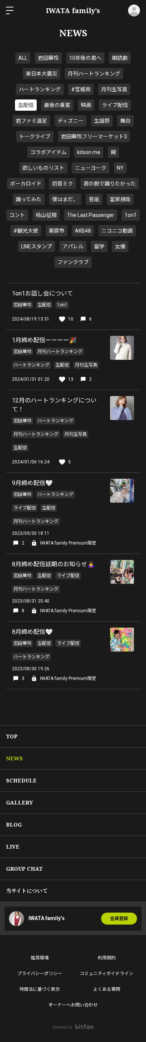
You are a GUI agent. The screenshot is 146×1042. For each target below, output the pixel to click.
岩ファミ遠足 (31, 121)
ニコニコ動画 (117, 231)
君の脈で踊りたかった (109, 184)
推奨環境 (40, 957)
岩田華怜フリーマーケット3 (94, 137)
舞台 (125, 121)
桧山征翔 (46, 215)
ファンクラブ (73, 262)
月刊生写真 (114, 89)
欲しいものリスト (43, 168)
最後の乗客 (57, 105)
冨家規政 (120, 199)
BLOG (14, 824)
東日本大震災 (41, 74)
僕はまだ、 (65, 199)
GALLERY (19, 802)
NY (120, 168)
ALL (22, 58)
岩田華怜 (48, 58)
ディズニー (70, 121)
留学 (99, 246)
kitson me (88, 152)
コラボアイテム (48, 152)
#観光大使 (25, 231)
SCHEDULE (21, 780)
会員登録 (119, 918)
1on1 (131, 215)
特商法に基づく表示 (39, 989)
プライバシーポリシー (39, 973)
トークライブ (35, 137)
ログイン (134, 10)
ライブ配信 (115, 105)
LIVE (12, 846)
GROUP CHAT (24, 868)
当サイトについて (27, 890)
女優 (120, 246)
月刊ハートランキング (94, 74)
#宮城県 (81, 89)
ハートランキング (40, 89)
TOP (12, 736)
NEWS (14, 758)
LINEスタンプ (36, 246)
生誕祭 (102, 121)
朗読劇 (120, 58)
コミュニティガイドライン (106, 973)
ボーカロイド (26, 184)
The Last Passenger (90, 215)
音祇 (94, 199)
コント (17, 215)
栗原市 (56, 231)
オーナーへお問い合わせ (73, 1005)
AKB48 (83, 231)
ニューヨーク (90, 168)
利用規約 (107, 957)
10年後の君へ (85, 58)
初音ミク (62, 184)
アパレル (73, 246)
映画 (86, 105)
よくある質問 (106, 989)
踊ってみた (29, 199)
